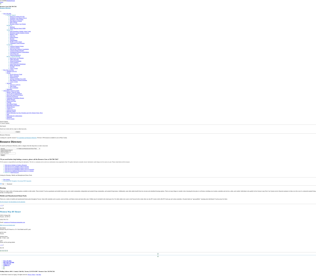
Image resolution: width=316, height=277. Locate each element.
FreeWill (12, 67)
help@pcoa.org (15, 172)
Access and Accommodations (14, 93)
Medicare (12, 27)
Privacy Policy (31, 274)
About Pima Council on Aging (11, 90)
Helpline (9, 0)
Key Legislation (14, 87)
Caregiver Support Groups (17, 46)
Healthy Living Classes (16, 41)
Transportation (13, 40)
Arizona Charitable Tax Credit (18, 78)
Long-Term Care (14, 53)
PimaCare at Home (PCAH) (17, 16)
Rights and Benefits (15, 65)
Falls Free (12, 36)
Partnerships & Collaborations (14, 116)
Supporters (9, 89)
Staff (8, 114)
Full (3, 184)
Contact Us (9, 108)
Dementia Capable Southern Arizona (19, 33)
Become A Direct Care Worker (18, 24)
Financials (9, 117)
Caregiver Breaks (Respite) (17, 50)
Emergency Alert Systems (16, 19)
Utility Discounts (14, 59)
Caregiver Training (15, 47)
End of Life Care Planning (17, 58)
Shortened (9, 184)
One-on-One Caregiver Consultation (19, 49)
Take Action (13, 86)
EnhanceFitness (14, 37)
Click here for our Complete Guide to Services (17, 166)
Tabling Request (11, 99)
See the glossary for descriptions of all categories (12, 202)
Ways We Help (7, 13)
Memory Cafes (14, 34)
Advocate (9, 83)
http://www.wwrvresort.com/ (7, 225)
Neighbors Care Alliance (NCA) (18, 18)
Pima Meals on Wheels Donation (18, 80)
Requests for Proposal (12, 96)
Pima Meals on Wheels (16, 21)
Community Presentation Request (15, 98)
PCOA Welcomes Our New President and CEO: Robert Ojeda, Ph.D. (25, 113)
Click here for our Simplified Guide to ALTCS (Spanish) (19, 169)
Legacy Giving (14, 68)
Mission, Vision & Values (13, 92)
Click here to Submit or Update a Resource (16, 165)
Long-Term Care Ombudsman (18, 64)
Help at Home (13, 22)
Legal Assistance (14, 62)
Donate (8, 73)
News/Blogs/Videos (12, 104)
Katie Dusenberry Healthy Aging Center (20, 31)
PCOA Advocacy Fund (16, 74)
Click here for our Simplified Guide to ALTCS (17, 168)
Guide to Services (11, 110)
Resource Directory (5, 8)
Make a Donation (14, 76)
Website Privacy (11, 107)
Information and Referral (13, 105)
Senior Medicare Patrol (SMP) (18, 28)
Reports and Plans (11, 101)
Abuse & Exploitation (15, 61)
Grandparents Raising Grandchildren (19, 52)
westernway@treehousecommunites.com (14, 222)
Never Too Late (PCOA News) (15, 95)
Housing (12, 39)
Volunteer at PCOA (12, 71)
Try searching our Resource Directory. (27, 137)
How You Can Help (8, 70)
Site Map (38, 274)
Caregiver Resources (15, 55)
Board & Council (11, 111)
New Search (6, 179)
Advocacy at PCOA (15, 84)
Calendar (9, 102)
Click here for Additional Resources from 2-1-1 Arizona (19, 171)
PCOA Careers (10, 118)
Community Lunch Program (17, 43)
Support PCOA (14, 77)
